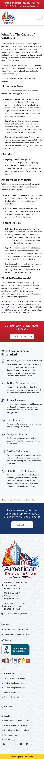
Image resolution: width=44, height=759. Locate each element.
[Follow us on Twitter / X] (15, 743)
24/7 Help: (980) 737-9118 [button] (22, 756)
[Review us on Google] (27, 743)
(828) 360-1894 (13, 598)
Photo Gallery (9, 739)
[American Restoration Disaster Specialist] (8, 17)
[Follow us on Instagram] (10, 743)
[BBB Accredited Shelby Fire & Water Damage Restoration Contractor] (15, 649)
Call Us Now (22, 525)
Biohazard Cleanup (11, 692)
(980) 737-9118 (13, 588)
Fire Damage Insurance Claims (15, 725)
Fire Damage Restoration (14, 683)
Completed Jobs (10, 716)
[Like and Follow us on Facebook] (4, 743)
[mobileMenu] (39, 17)
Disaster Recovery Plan (13, 697)
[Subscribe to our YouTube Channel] (21, 743)
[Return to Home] (22, 559)
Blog (6, 711)
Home (3, 500)
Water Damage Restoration (14, 678)
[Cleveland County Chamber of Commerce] (15, 661)
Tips (27, 500)
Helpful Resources (16, 500)
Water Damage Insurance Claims (16, 720)
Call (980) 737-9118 (22, 336)
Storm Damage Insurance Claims (16, 730)
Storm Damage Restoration (15, 687)
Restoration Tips (10, 735)
